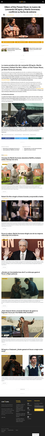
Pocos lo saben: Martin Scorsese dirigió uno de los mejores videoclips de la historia (22, 234)
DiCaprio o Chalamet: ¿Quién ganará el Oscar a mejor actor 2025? (22, 350)
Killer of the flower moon (9, 134)
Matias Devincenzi (10, 14)
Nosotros (2, 431)
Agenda (4, 201)
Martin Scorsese (26, 134)
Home (2, 4)
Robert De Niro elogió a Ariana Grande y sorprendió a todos (22, 196)
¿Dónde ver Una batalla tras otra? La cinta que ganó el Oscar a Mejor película (20, 273)
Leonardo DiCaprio (5, 79)
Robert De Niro (33, 134)
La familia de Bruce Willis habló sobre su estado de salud (20, 420)
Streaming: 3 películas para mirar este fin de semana (20, 415)
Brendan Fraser (39, 88)
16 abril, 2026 (32, 50)
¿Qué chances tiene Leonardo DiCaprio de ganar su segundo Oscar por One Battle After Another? (19, 311)
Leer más (4, 191)
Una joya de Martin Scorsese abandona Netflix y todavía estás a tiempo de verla (14, 49)
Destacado (6, 4)
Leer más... (3, 417)
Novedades (30, 14)
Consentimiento (10, 430)
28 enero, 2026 (11, 314)
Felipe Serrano (5, 198)
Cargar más (22, 389)
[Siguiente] (23, 55)
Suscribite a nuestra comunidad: (38, 404)
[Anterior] (21, 55)
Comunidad (3, 430)
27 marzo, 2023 (19, 14)
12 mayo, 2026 (12, 161)
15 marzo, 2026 (12, 275)
